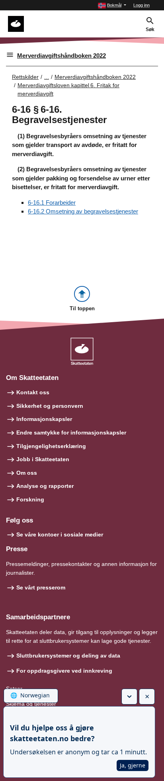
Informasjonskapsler (44, 419)
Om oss (26, 473)
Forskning (30, 499)
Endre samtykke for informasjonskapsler (71, 432)
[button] (112, 5)
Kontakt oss (32, 392)
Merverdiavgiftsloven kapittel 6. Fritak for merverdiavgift (68, 89)
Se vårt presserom (40, 587)
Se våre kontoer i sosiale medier (59, 534)
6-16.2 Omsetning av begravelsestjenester (83, 211)
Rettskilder (25, 77)
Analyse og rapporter (45, 486)
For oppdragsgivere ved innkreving (64, 670)
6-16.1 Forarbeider (52, 202)
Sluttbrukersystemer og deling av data (68, 655)
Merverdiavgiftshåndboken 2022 (61, 55)
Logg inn (141, 5)
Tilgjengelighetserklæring (51, 446)
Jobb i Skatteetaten (42, 459)
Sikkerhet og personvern (49, 406)
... (46, 77)
